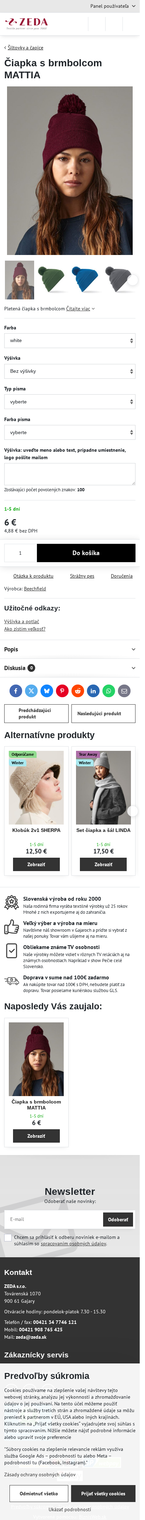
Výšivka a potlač (21, 621)
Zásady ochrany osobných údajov (40, 1474)
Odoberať (118, 1219)
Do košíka (86, 553)
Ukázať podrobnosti (70, 1509)
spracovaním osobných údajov (73, 1243)
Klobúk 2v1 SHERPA (36, 830)
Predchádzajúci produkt (35, 713)
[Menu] (131, 24)
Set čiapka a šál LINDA (103, 830)
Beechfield (35, 588)
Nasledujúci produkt (99, 713)
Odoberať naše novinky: (70, 1201)
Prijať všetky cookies (103, 1493)
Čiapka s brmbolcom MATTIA (36, 1105)
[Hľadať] (96, 24)
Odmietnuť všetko (39, 1493)
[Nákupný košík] (114, 24)
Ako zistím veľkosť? (24, 629)
